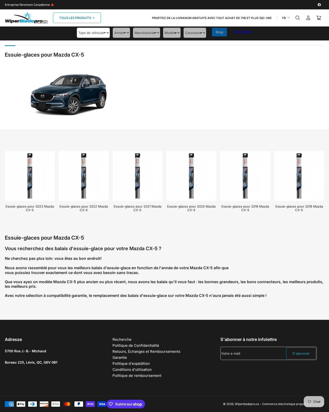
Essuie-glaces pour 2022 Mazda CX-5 (83, 208)
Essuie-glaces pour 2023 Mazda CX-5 (30, 208)
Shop (219, 32)
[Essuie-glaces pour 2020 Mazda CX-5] (191, 176)
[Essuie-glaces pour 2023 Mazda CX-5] (30, 176)
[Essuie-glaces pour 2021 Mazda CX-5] (137, 176)
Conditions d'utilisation (132, 369)
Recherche (122, 339)
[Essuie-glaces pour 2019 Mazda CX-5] (245, 176)
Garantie (119, 357)
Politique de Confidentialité (135, 345)
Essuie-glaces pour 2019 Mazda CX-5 (245, 208)
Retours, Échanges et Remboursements (146, 351)
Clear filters (242, 32)
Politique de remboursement (136, 375)
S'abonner (301, 353)
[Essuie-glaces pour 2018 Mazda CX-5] (299, 176)
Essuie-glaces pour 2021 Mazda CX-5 (137, 208)
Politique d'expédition (131, 363)
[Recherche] (297, 18)
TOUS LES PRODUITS (75, 18)
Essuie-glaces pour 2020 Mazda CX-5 (191, 208)
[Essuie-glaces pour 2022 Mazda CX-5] (83, 176)
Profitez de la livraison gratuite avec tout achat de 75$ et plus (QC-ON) (211, 18)
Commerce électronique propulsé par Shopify (293, 404)
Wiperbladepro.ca (247, 404)
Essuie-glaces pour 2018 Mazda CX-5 (299, 208)
